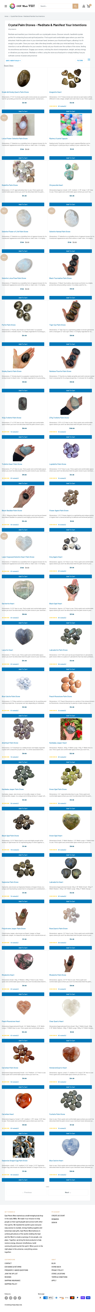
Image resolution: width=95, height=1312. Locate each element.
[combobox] (56, 6)
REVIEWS (8, 1277)
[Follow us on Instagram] (10, 1298)
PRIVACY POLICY (57, 1270)
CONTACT (8, 1263)
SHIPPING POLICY (11, 1284)
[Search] (75, 6)
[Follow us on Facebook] (6, 1298)
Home (6, 16)
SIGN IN (54, 1222)
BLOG (54, 1263)
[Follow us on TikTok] (19, 1298)
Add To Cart (23, 111)
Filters (80, 60)
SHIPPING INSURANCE (12, 1280)
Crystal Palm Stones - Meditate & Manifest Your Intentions (28, 16)
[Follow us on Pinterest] (15, 1298)
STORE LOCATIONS (58, 1274)
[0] (88, 6)
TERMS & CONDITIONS (59, 1277)
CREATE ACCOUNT (58, 1216)
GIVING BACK (56, 1267)
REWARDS (55, 1219)
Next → (68, 1192)
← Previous (27, 1192)
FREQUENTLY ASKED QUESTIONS (16, 1270)
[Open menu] (6, 6)
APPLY (54, 1280)
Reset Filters (8, 66)
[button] (89, 59)
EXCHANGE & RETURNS (13, 1267)
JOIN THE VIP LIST (11, 1274)
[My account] (84, 6)
